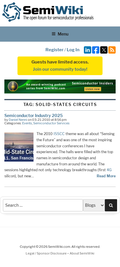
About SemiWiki (82, 253)
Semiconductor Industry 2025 (33, 115)
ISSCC (59, 134)
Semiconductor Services (51, 123)
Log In (73, 49)
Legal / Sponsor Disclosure (46, 253)
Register (54, 49)
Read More (106, 176)
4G (109, 170)
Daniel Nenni (18, 120)
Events (27, 123)
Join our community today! (60, 69)
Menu (63, 33)
